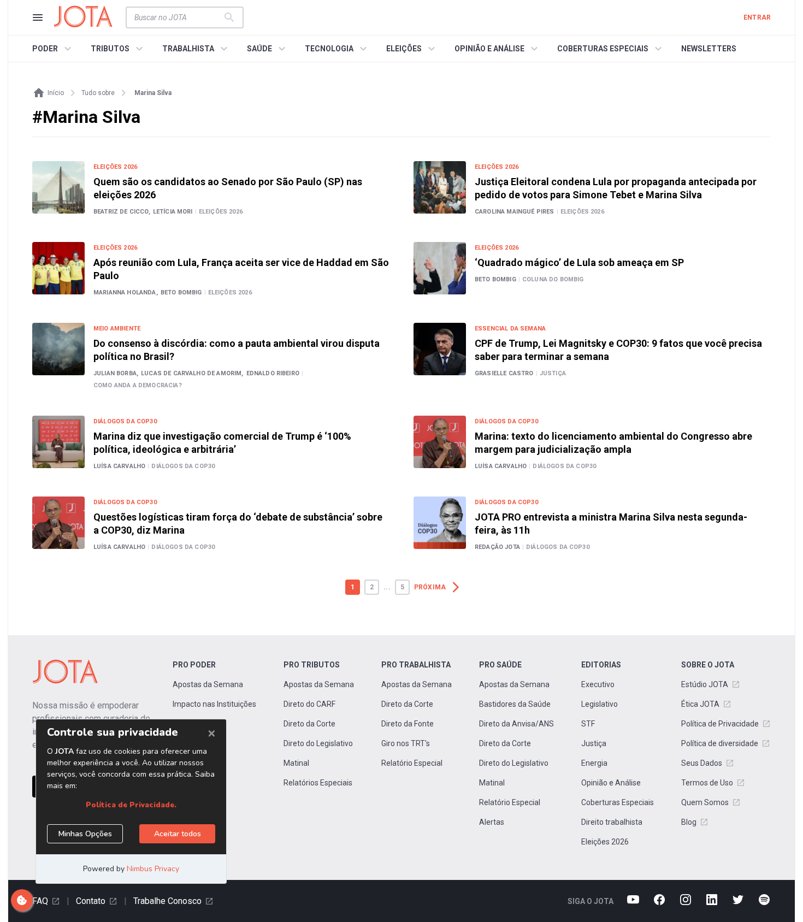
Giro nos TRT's (405, 743)
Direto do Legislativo (318, 743)
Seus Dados (701, 763)
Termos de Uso (707, 782)
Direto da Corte (309, 723)
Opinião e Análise (611, 782)
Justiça (593, 743)
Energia (594, 763)
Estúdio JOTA (704, 684)
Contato (90, 901)
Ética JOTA (700, 704)
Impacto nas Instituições (214, 704)
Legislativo (599, 704)
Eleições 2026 (605, 841)
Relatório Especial (411, 763)
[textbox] (178, 17)
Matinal (296, 763)
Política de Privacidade (720, 723)
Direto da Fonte (407, 723)
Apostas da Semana (208, 684)
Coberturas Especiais (617, 802)
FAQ (40, 901)
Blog (688, 822)
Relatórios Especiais (318, 782)
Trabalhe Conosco (167, 901)
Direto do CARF (309, 704)
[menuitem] (53, 49)
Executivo (598, 684)
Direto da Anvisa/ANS (516, 723)
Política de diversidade (719, 743)
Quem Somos (705, 802)
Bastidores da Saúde (515, 704)
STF (588, 723)
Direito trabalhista (611, 822)
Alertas (491, 822)
